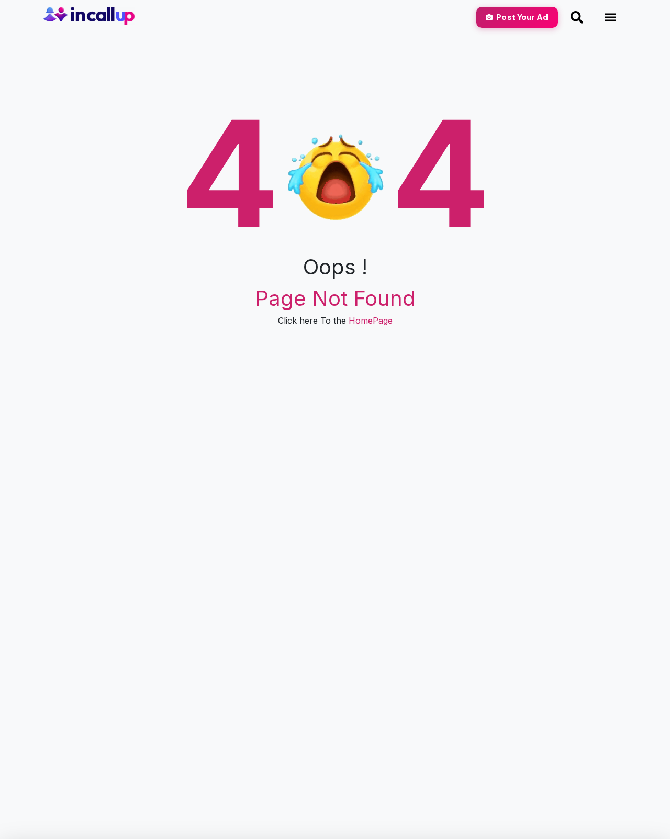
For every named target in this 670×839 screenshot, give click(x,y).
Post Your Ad (522, 17)
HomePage (371, 320)
